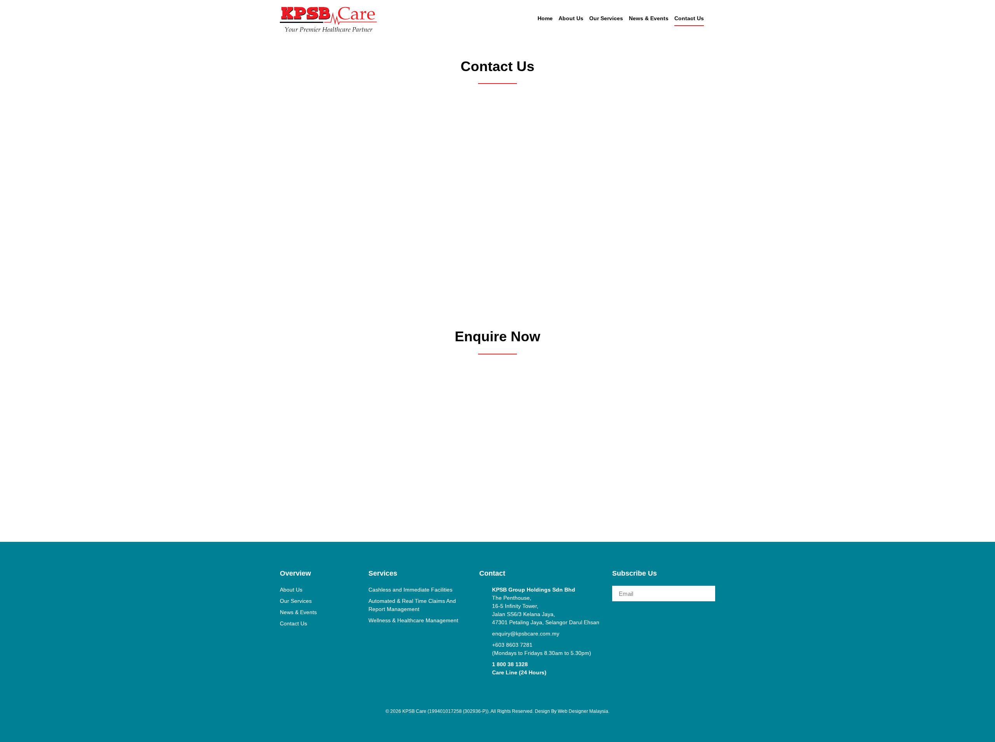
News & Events (649, 18)
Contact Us (689, 18)
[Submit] (705, 593)
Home (545, 18)
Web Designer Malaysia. (583, 711)
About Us (571, 18)
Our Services (606, 18)
